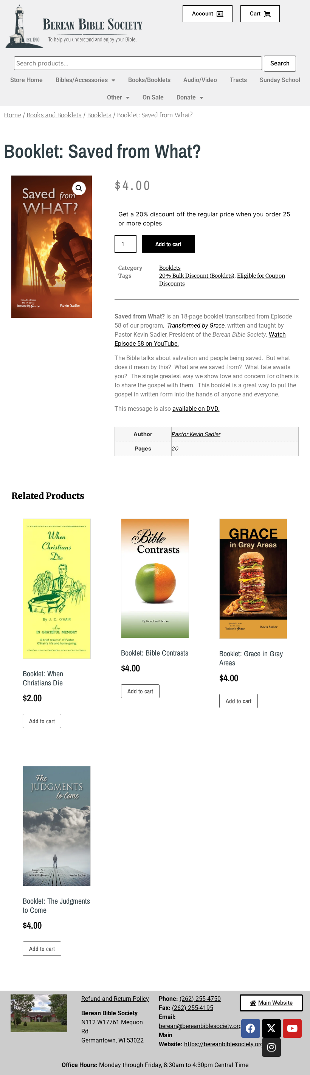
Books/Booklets (149, 80)
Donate (186, 97)
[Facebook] (250, 1028)
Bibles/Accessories (82, 80)
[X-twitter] (271, 1028)
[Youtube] (292, 1028)
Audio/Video (200, 80)
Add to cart (168, 244)
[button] (79, 188)
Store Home (26, 80)
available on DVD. (196, 408)
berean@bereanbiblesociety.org (200, 1026)
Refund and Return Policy (115, 998)
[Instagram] (271, 1047)
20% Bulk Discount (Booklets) (196, 275)
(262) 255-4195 (192, 1007)
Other (114, 97)
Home (12, 115)
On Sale (153, 97)
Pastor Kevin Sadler (196, 434)
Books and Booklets (54, 115)
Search (280, 63)
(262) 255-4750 (200, 998)
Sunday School (280, 80)
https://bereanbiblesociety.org (224, 1044)
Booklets (99, 115)
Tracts (238, 80)
